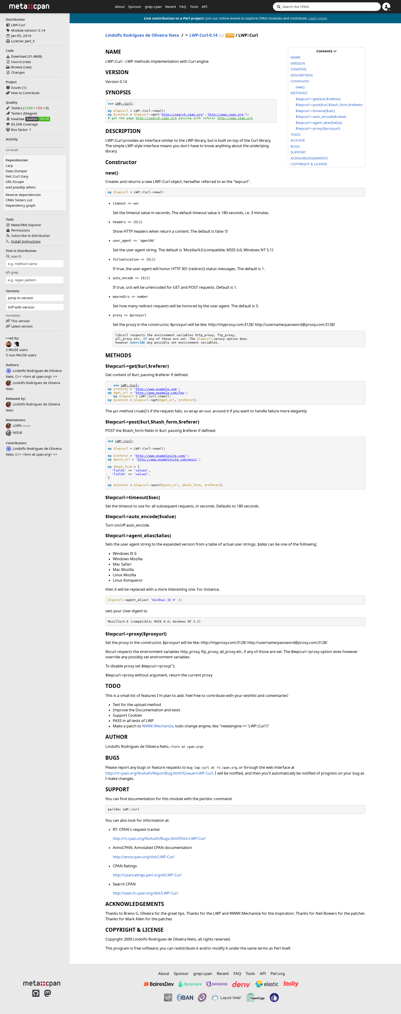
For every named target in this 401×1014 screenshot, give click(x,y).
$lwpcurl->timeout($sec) (315, 110)
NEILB (17, 432)
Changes (18, 72)
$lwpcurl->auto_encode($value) (321, 116)
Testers (16, 108)
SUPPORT (298, 152)
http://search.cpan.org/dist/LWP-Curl (145, 893)
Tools (194, 6)
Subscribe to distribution (30, 235)
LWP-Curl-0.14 (203, 35)
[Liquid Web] (227, 997)
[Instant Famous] (202, 997)
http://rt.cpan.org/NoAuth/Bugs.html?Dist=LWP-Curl (159, 838)
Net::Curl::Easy (17, 176)
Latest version (22, 326)
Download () (26, 56)
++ (229, 35)
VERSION (298, 63)
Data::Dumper (16, 171)
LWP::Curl (123, 103)
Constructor (300, 81)
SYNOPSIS (299, 69)
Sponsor (134, 6)
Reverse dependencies (23, 194)
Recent (170, 6)
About (120, 6)
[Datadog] (216, 984)
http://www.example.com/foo (160, 392)
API (204, 6)
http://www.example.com (156, 389)
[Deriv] (241, 984)
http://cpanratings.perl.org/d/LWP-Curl (147, 875)
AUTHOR (298, 140)
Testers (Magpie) (24, 113)
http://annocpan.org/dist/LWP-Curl (143, 856)
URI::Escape (15, 181)
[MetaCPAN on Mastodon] (52, 998)
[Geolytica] (168, 997)
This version (20, 321)
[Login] (386, 7)
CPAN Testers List (19, 200)
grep (14, 272)
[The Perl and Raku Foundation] (274, 997)
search (16, 256)
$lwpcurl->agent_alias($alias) (319, 122)
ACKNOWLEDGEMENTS (309, 158)
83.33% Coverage (24, 124)
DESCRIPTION (302, 75)
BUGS (295, 146)
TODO (296, 134)
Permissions (20, 230)
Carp (9, 165)
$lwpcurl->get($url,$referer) (318, 98)
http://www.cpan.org (225, 114)
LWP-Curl (18, 25)
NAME (296, 57)
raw (27, 62)
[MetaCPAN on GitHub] (35, 998)
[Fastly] (291, 984)
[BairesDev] (159, 984)
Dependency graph (21, 205)
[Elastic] (266, 984)
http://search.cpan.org (182, 114)
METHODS (299, 92)
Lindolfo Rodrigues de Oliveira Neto (142, 35)
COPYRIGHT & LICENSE (309, 164)
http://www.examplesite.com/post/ (167, 459)
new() (300, 87)
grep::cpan (153, 6)
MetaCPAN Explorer (26, 225)
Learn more (317, 18)
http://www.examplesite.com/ (161, 455)
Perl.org (278, 973)
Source (16, 62)
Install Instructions (26, 241)
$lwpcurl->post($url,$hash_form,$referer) (329, 104)
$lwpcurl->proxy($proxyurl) (318, 128)
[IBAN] (185, 997)
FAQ (182, 6)
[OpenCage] (255, 997)
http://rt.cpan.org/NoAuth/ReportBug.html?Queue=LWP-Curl (159, 773)
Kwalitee (17, 119)
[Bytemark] (190, 984)
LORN (17, 425)
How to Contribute (25, 93)
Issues (16, 87)
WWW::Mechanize (157, 726)
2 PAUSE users (17, 350)
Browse (17, 67)
